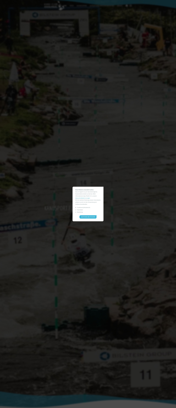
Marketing (80, 212)
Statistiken (80, 210)
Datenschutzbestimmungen (82, 198)
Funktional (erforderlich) (83, 207)
